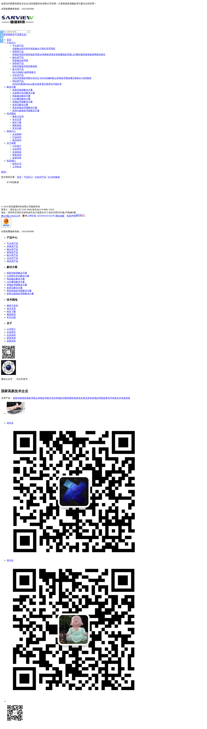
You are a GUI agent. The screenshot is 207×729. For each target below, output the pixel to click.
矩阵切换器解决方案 (22, 90)
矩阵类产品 (18, 63)
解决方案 (11, 87)
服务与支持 (18, 116)
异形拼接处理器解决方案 (24, 107)
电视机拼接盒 (74, 398)
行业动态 (16, 137)
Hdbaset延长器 (32, 84)
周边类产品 (18, 81)
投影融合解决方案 (21, 96)
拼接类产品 (18, 51)
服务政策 (16, 125)
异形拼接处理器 (95, 398)
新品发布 (16, 140)
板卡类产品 (18, 69)
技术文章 (16, 119)
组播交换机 (73, 78)
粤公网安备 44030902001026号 (40, 216)
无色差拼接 (124, 398)
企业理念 (16, 149)
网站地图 (59, 216)
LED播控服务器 (79, 54)
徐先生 (10, 560)
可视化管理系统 (47, 48)
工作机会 (16, 166)
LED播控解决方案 (21, 99)
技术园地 (11, 113)
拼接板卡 (31, 72)
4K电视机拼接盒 (47, 54)
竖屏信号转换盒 (111, 398)
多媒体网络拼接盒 (96, 54)
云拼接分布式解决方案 (23, 93)
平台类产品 (18, 45)
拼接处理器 (18, 54)
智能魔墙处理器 (64, 54)
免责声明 (71, 216)
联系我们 (11, 161)
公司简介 (16, 146)
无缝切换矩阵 (30, 66)
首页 (9, 40)
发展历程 (16, 158)
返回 (4, 172)
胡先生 (10, 423)
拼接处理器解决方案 (22, 102)
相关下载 (16, 122)
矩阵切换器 (18, 66)
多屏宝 (42, 84)
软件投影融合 (32, 48)
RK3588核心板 (19, 72)
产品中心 (11, 42)
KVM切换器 (85, 78)
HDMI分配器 (18, 84)
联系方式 (16, 163)
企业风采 (16, 152)
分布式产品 (18, 75)
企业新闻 (16, 134)
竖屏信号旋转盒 (54, 84)
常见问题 (16, 128)
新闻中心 (11, 131)
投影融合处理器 (20, 60)
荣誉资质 (16, 155)
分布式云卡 (36, 78)
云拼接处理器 (61, 78)
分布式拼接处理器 (21, 78)
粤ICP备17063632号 (10, 216)
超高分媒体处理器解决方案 (25, 110)
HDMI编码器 (48, 78)
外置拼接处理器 (31, 54)
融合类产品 (18, 57)
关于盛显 (11, 143)
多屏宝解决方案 (20, 104)
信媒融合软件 (19, 48)
